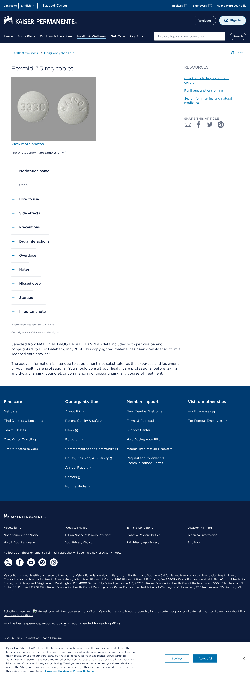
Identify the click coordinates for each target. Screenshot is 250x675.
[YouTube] (30, 562)
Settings (177, 658)
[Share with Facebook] (199, 124)
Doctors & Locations (56, 36)
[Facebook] (19, 562)
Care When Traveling (20, 439)
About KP (72, 411)
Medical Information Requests (149, 449)
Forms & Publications (143, 421)
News (69, 430)
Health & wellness (24, 53)
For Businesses (199, 411)
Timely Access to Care (21, 449)
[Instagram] (53, 562)
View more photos (27, 144)
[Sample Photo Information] (66, 152)
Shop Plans (26, 36)
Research (72, 439)
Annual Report (76, 467)
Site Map (194, 542)
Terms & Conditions (140, 527)
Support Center (54, 5)
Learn (8, 36)
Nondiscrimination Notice (21, 535)
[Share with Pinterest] (221, 124)
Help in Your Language (19, 542)
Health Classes (15, 430)
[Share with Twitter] (210, 124)
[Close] (243, 658)
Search (238, 36)
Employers (200, 5)
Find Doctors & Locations (23, 421)
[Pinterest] (42, 562)
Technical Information (202, 535)
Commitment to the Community (89, 449)
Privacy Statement (84, 671)
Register (204, 20)
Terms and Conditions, (58, 671)
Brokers (177, 5)
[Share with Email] (188, 124)
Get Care (118, 36)
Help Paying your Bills (143, 439)
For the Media (76, 486)
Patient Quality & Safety (83, 421)
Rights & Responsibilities (143, 535)
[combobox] (189, 36)
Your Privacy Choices (79, 542)
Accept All (205, 658)
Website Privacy (76, 527)
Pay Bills (136, 36)
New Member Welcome (144, 411)
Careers (71, 477)
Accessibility (12, 527)
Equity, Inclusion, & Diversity (87, 458)
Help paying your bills (231, 5)
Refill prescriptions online (203, 90)
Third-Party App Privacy (143, 542)
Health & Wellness (91, 36)
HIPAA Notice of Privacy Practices (88, 535)
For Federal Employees (205, 421)
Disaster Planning (200, 527)
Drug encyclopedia (59, 53)
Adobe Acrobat (52, 623)
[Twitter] (8, 562)
